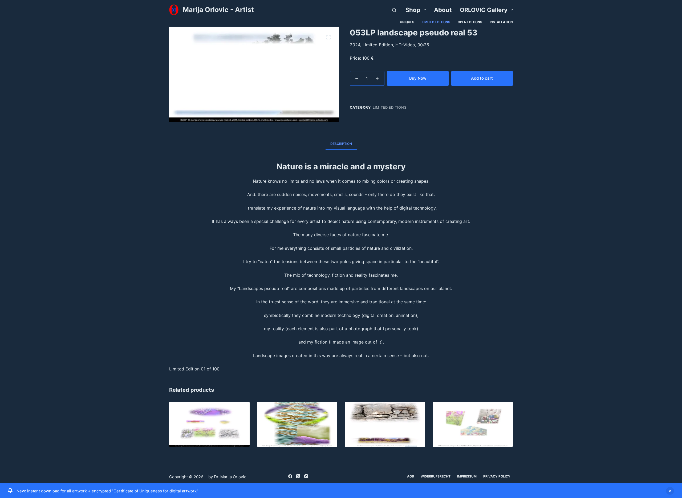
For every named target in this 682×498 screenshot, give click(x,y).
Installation (501, 22)
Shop (412, 9)
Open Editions (470, 22)
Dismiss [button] (670, 491)
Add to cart (482, 78)
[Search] (394, 10)
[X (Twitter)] (298, 476)
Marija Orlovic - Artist (218, 10)
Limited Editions (436, 22)
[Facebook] (290, 476)
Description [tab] (341, 144)
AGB (410, 476)
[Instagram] (306, 476)
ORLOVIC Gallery (484, 9)
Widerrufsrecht (435, 476)
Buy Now (417, 78)
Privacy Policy (496, 476)
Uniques (407, 22)
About (443, 9)
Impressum (467, 476)
